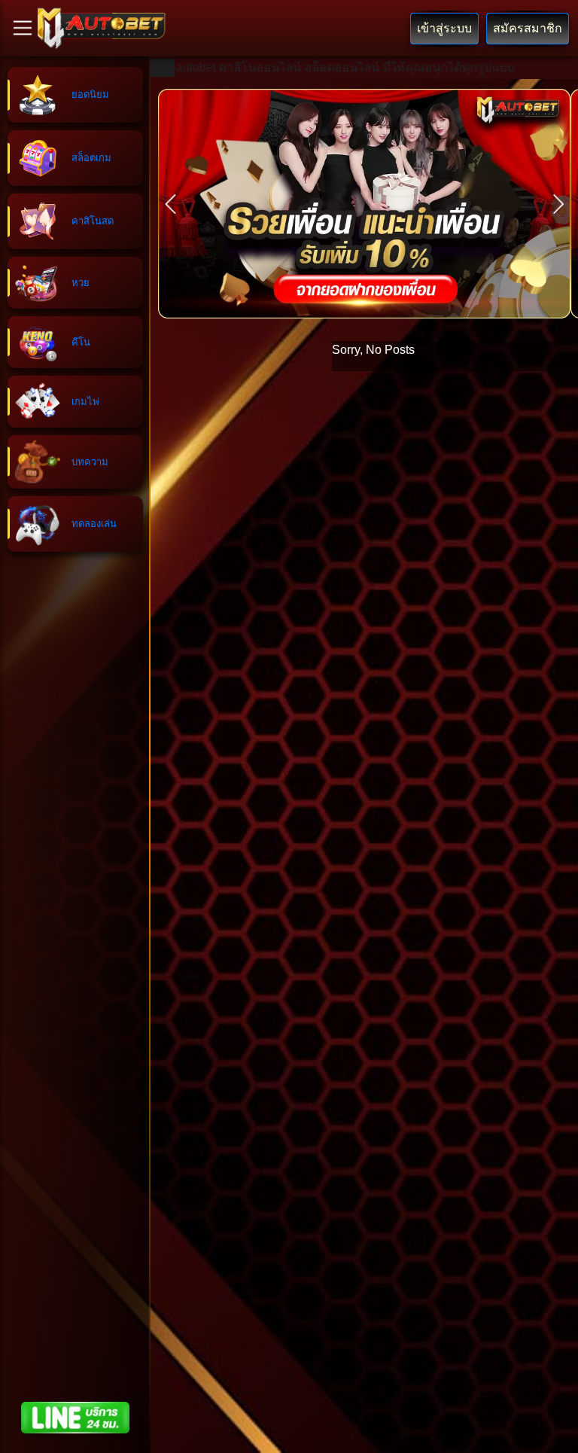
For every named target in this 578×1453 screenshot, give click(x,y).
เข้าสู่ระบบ (444, 28)
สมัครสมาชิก (527, 28)
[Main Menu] (23, 28)
